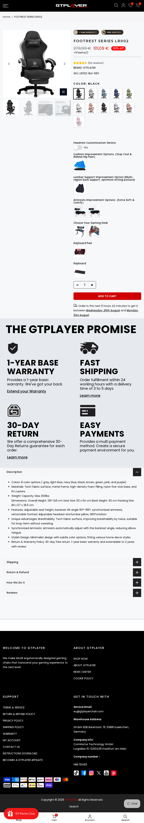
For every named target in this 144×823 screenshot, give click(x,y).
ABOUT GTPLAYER (85, 665)
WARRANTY (10, 734)
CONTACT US (11, 747)
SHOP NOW (81, 659)
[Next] (64, 64)
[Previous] (9, 64)
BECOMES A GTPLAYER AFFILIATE (23, 760)
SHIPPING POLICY (13, 727)
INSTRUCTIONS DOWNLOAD (20, 753)
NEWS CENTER (82, 672)
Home (6, 17)
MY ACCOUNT (12, 740)
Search (74, 806)
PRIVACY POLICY (13, 720)
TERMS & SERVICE (14, 707)
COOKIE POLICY (83, 678)
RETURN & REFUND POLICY (19, 714)
